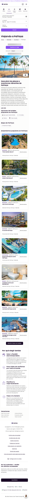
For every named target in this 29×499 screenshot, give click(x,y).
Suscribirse (14, 480)
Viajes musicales (18, 416)
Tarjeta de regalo (14, 451)
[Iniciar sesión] (23, 4)
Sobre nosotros (14, 440)
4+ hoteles (21, 115)
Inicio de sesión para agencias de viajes (14, 454)
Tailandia (8, 39)
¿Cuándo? (4, 20)
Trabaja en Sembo (14, 443)
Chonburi (16, 39)
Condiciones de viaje (14, 438)
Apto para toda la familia (9, 115)
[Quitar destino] (26, 16)
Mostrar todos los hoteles (14, 343)
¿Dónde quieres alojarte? (8, 15)
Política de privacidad (14, 435)
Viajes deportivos (4, 416)
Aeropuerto (8, 50)
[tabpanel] (14, 23)
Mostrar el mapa (7, 125)
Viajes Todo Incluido (5, 413)
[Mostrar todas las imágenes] (25, 75)
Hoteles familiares (18, 413)
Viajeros (4, 25)
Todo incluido (14, 118)
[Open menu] (26, 4)
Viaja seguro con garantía (14, 446)
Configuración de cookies (16, 458)
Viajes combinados (5, 415)
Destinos (14, 448)
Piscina (5, 118)
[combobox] (13, 17)
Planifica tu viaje (14, 47)
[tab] (3, 10)
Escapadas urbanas (19, 415)
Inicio (2, 39)
